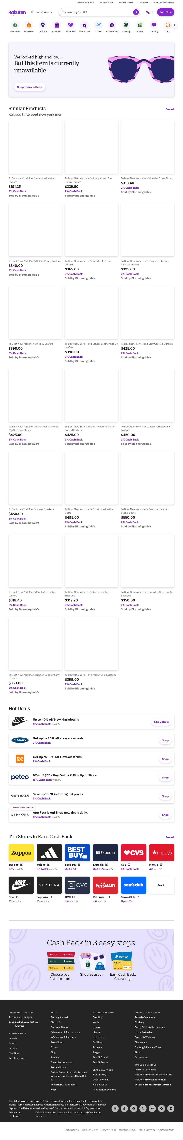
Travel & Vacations (145, 1017)
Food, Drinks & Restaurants (150, 1027)
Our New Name (59, 1027)
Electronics (141, 1042)
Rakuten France (17, 1058)
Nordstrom (99, 1037)
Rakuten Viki (72, 1129)
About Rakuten (166, 1129)
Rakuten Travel (127, 1129)
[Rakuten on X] (143, 1108)
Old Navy (98, 1042)
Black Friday (99, 1074)
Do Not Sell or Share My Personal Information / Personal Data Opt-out (69, 1076)
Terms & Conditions (61, 1062)
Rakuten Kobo (108, 1129)
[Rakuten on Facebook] (133, 1108)
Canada (13, 1037)
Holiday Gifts (100, 1084)
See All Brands (101, 1057)
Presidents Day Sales (104, 1089)
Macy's (96, 1032)
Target (96, 1052)
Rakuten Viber (90, 1129)
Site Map (55, 1057)
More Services (147, 1129)
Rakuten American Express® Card (153, 1074)
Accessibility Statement (63, 1084)
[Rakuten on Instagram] (115, 1108)
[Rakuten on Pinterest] (161, 1108)
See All (170, 109)
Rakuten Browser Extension (150, 1079)
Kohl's (96, 1022)
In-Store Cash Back (145, 1069)
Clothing (139, 1022)
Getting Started (59, 1017)
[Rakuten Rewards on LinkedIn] (170, 1108)
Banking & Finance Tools (148, 1047)
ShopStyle (14, 1053)
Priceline (98, 1047)
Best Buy (98, 1017)
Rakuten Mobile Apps (20, 1017)
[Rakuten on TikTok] (124, 1108)
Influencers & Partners (63, 1037)
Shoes (138, 1052)
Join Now (166, 12)
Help (53, 1089)
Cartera (13, 1048)
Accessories (141, 1057)
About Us (56, 1022)
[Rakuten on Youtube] (152, 1108)
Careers (55, 1047)
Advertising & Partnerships (65, 1032)
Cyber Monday (101, 1079)
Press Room (57, 1042)
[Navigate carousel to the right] (174, 25)
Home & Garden (144, 1032)
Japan (12, 1042)
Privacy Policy (58, 1067)
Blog (53, 1052)
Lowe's (96, 1027)
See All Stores (100, 1062)
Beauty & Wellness (145, 1037)
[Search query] (136, 12)
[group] (35, 158)
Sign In (150, 12)
